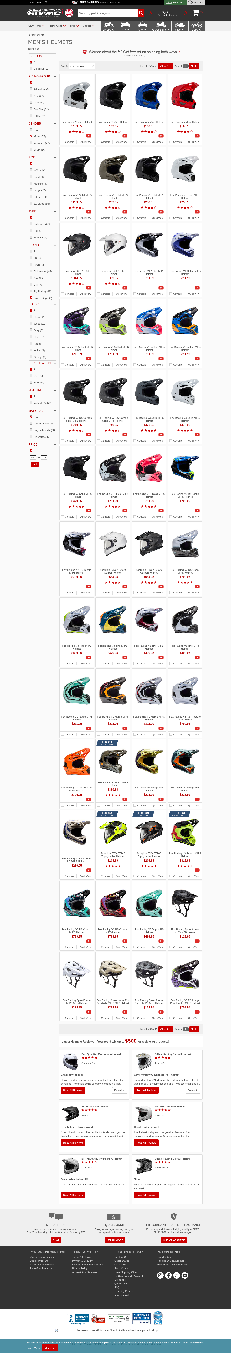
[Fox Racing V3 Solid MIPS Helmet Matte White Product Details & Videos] (185, 435)
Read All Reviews (73, 1090)
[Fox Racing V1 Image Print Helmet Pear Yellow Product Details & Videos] (148, 799)
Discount (36, 56)
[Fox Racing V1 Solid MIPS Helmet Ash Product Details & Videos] (112, 212)
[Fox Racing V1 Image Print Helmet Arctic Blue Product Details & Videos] (185, 799)
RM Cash (177, 2)
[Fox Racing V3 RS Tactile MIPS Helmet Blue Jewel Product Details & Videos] (185, 511)
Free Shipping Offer (125, 1272)
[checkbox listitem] (34, 62)
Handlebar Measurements (172, 1260)
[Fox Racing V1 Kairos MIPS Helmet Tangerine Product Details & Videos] (112, 728)
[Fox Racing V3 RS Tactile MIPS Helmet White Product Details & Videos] (76, 587)
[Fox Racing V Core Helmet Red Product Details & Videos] (185, 136)
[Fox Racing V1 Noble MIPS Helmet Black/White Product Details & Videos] (148, 288)
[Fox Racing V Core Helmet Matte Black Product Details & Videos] (112, 136)
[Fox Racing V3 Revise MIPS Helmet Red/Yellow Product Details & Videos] (185, 870)
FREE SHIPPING (100, 2)
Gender (35, 123)
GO (35, 464)
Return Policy (79, 1268)
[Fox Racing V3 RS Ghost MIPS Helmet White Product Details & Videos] (185, 587)
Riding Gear (36, 35)
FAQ (116, 1287)
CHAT (56, 1240)
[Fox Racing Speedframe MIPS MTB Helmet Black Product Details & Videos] (185, 941)
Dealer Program (39, 1260)
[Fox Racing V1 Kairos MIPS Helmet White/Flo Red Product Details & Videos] (148, 728)
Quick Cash (121, 1283)
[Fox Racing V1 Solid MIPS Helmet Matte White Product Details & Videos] (185, 212)
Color (34, 304)
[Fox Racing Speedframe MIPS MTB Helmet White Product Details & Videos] (76, 1012)
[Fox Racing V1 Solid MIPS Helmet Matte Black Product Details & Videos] (76, 212)
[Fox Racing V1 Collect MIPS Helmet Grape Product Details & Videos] (76, 359)
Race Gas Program (41, 1268)
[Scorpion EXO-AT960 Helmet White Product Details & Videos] (112, 288)
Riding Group (39, 76)
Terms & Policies (81, 1257)
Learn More (33, 1347)
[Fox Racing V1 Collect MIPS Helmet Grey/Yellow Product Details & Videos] (112, 359)
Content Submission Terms (87, 1264)
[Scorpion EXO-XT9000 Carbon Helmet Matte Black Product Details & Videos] (148, 587)
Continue (50, 1347)
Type (32, 211)
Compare (69, 142)
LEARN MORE (115, 1240)
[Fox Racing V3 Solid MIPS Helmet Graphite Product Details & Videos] (148, 435)
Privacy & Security (82, 1260)
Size (32, 157)
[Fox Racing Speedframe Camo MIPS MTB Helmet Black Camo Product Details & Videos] (148, 1012)
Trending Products (124, 1291)
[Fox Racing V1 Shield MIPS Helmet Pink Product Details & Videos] (148, 511)
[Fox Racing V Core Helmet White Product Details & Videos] (76, 136)
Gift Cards (120, 1264)
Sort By (65, 66)
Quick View (85, 142)
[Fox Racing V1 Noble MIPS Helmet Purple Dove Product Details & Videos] (185, 288)
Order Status (121, 1260)
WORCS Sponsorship (42, 1264)
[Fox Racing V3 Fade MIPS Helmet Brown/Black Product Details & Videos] (112, 799)
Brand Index (164, 1257)
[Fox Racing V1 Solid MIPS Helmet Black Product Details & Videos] (148, 212)
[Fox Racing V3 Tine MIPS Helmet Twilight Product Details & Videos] (112, 657)
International (121, 1294)
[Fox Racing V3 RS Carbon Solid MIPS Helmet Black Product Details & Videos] (112, 435)
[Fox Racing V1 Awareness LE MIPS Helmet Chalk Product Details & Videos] (76, 870)
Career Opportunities (42, 1257)
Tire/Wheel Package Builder (172, 1264)
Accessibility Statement (85, 1272)
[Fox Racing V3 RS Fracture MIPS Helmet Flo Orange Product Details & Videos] (76, 799)
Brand (34, 245)
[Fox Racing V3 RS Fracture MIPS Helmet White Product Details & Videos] (185, 728)
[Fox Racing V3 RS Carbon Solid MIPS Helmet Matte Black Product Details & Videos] (76, 435)
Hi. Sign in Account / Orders (167, 13)
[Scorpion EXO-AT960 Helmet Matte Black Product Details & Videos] (76, 288)
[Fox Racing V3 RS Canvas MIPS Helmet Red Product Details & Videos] (112, 941)
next (194, 66)
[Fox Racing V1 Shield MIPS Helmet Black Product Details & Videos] (112, 511)
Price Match (121, 1268)
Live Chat (198, 2)
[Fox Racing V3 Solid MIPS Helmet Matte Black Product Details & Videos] (76, 511)
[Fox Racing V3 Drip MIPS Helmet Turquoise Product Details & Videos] (148, 941)
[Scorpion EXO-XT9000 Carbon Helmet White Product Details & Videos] (112, 587)
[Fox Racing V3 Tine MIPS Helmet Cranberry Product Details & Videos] (148, 657)
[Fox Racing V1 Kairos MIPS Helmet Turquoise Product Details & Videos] (76, 728)
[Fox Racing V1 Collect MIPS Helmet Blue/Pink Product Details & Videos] (148, 359)
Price (33, 444)
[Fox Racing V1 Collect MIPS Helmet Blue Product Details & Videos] (185, 359)
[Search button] (141, 13)
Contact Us (120, 1257)
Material (36, 410)
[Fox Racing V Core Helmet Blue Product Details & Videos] (148, 136)
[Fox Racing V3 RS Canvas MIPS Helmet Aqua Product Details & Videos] (76, 941)
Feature (35, 390)
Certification (40, 363)
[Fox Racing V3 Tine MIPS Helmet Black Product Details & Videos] (185, 657)
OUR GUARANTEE (174, 1240)
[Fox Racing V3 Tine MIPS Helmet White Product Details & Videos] (76, 657)
